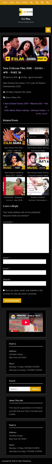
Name (6, 257)
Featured (17, 92)
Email (6, 268)
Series (28, 92)
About (11, 2)
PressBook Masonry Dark (41, 461)
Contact (25, 2)
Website (6, 279)
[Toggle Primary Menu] (48, 30)
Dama (8, 97)
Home (5, 2)
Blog (17, 2)
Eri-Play (26, 18)
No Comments (36, 77)
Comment (8, 222)
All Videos (9, 92)
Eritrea (13, 97)
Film (23, 92)
